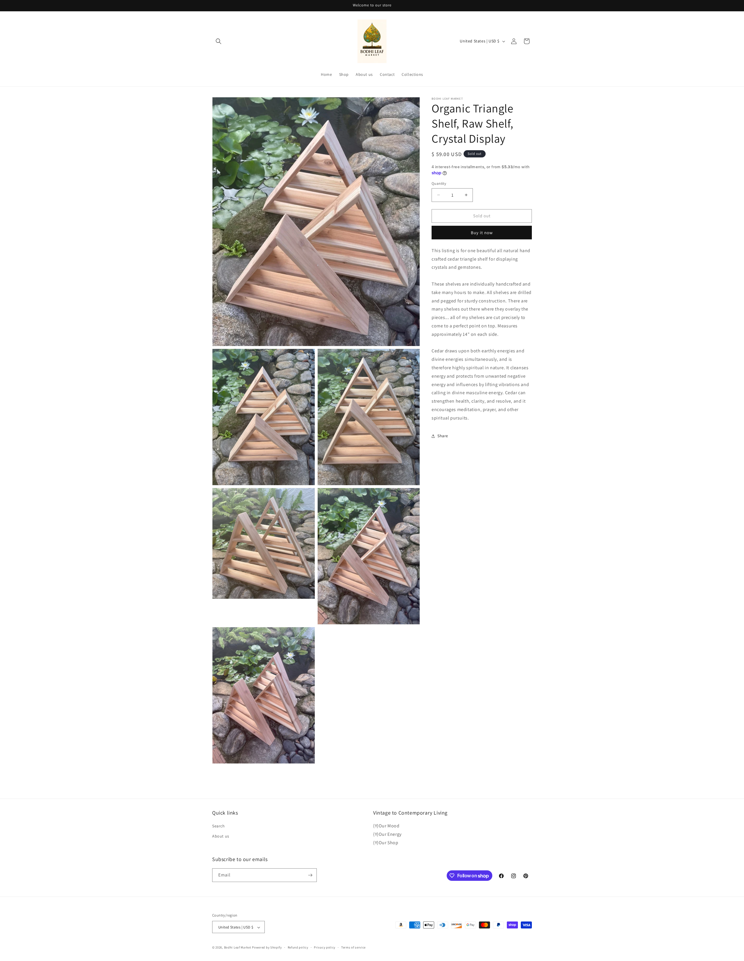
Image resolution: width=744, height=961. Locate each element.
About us (220, 836)
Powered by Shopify (267, 948)
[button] (218, 41)
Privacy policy (324, 947)
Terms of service (353, 947)
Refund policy (298, 947)
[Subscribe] (310, 875)
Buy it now (482, 232)
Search (218, 826)
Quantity (439, 183)
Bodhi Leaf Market (237, 948)
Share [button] (442, 435)
